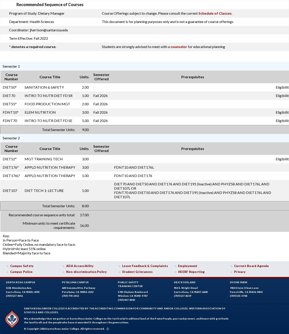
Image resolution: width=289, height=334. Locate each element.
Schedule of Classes (215, 13)
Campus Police (21, 272)
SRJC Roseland (185, 282)
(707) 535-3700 (238, 295)
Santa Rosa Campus (20, 282)
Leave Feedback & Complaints (145, 266)
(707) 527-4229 (182, 295)
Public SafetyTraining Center (130, 284)
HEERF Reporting (191, 272)
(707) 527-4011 (14, 295)
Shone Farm (238, 282)
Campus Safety (22, 266)
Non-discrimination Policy (86, 272)
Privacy (239, 272)
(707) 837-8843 (126, 299)
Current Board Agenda (251, 266)
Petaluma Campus (75, 282)
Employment (188, 266)
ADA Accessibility (80, 266)
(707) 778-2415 (70, 295)
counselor (178, 46)
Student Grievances (137, 272)
